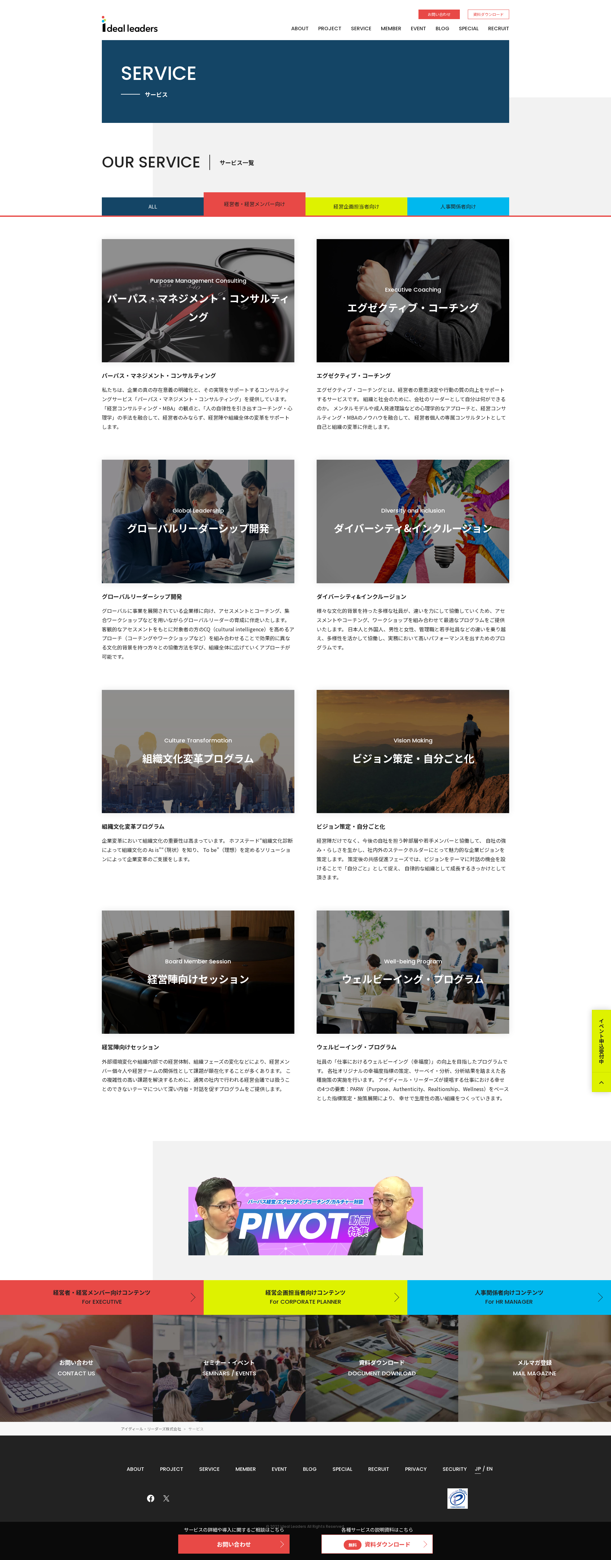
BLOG (442, 28)
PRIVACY (416, 1469)
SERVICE (361, 28)
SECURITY (455, 1469)
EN (490, 1468)
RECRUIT (498, 28)
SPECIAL (469, 28)
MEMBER (391, 28)
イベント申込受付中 (601, 1041)
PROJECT (329, 28)
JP (478, 1468)
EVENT (418, 28)
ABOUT (300, 28)
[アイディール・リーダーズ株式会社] (130, 24)
